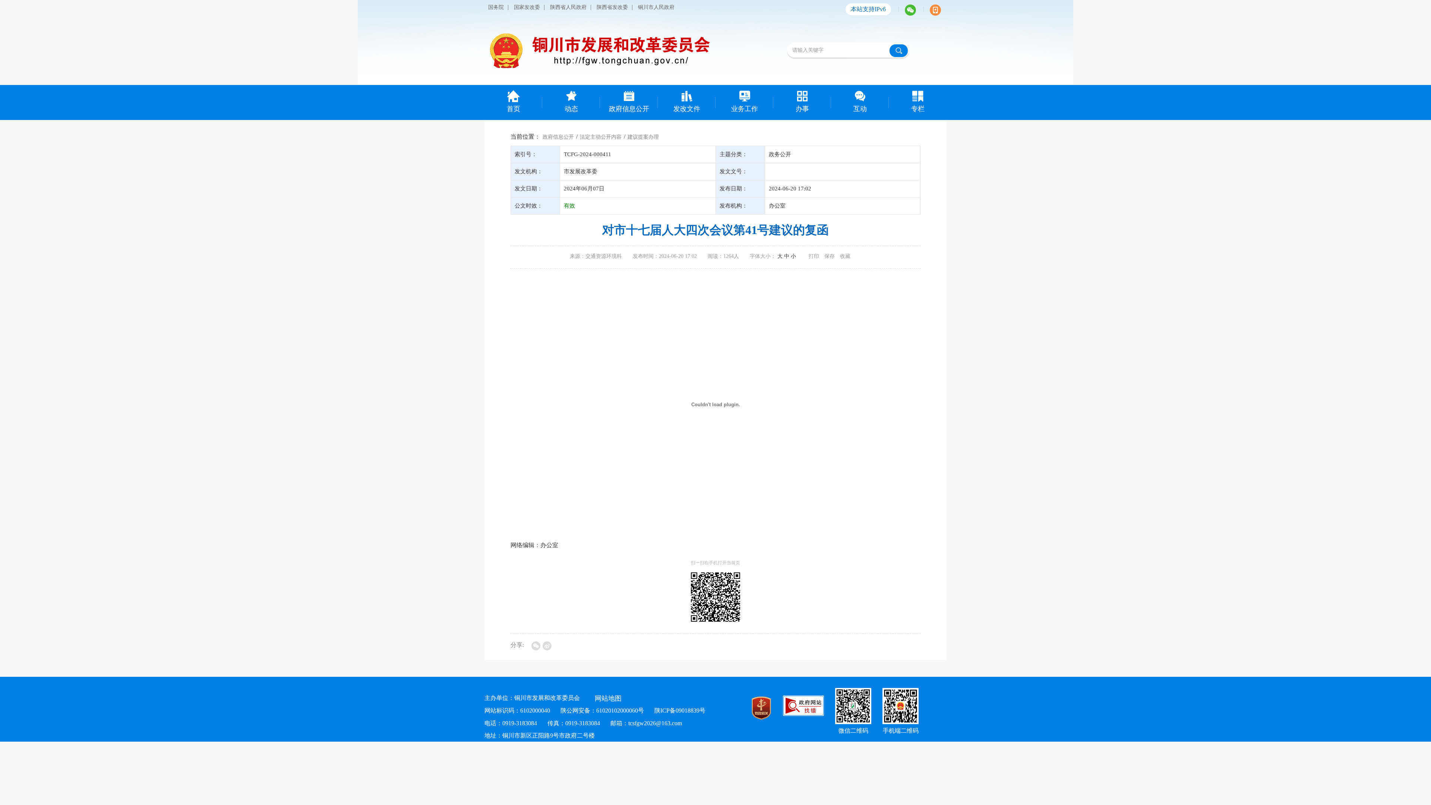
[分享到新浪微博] (547, 645)
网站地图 (608, 698)
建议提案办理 (643, 137)
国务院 (496, 7)
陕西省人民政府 (568, 7)
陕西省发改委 (612, 7)
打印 (814, 256)
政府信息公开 (558, 137)
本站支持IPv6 (868, 9)
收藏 (845, 256)
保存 (829, 256)
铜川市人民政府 (656, 7)
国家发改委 (527, 7)
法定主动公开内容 (601, 137)
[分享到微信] (535, 645)
